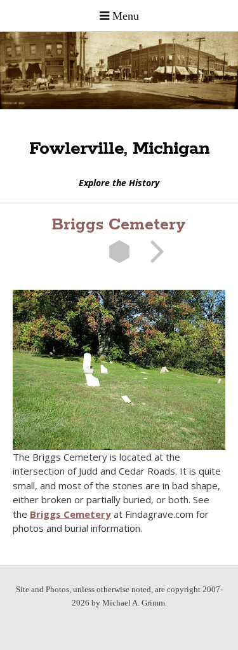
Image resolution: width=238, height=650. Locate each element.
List (119, 251)
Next (153, 251)
